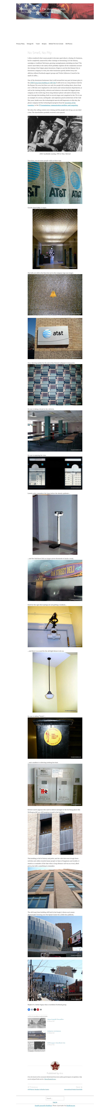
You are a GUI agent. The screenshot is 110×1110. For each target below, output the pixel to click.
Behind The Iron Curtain (56, 44)
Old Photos (68, 44)
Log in (55, 1102)
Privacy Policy (20, 44)
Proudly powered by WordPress (43, 1105)
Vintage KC (30, 44)
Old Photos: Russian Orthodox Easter (38, 1088)
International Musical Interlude (73, 1088)
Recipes (44, 44)
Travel (38, 44)
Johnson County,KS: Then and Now (55, 1019)
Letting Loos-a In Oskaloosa (54, 1031)
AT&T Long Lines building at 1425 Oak (43, 83)
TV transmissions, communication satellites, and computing (58, 105)
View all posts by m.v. (50, 1079)
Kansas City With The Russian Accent (43, 9)
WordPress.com (70, 1105)
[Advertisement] (55, 32)
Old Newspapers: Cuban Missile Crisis (56, 1043)
